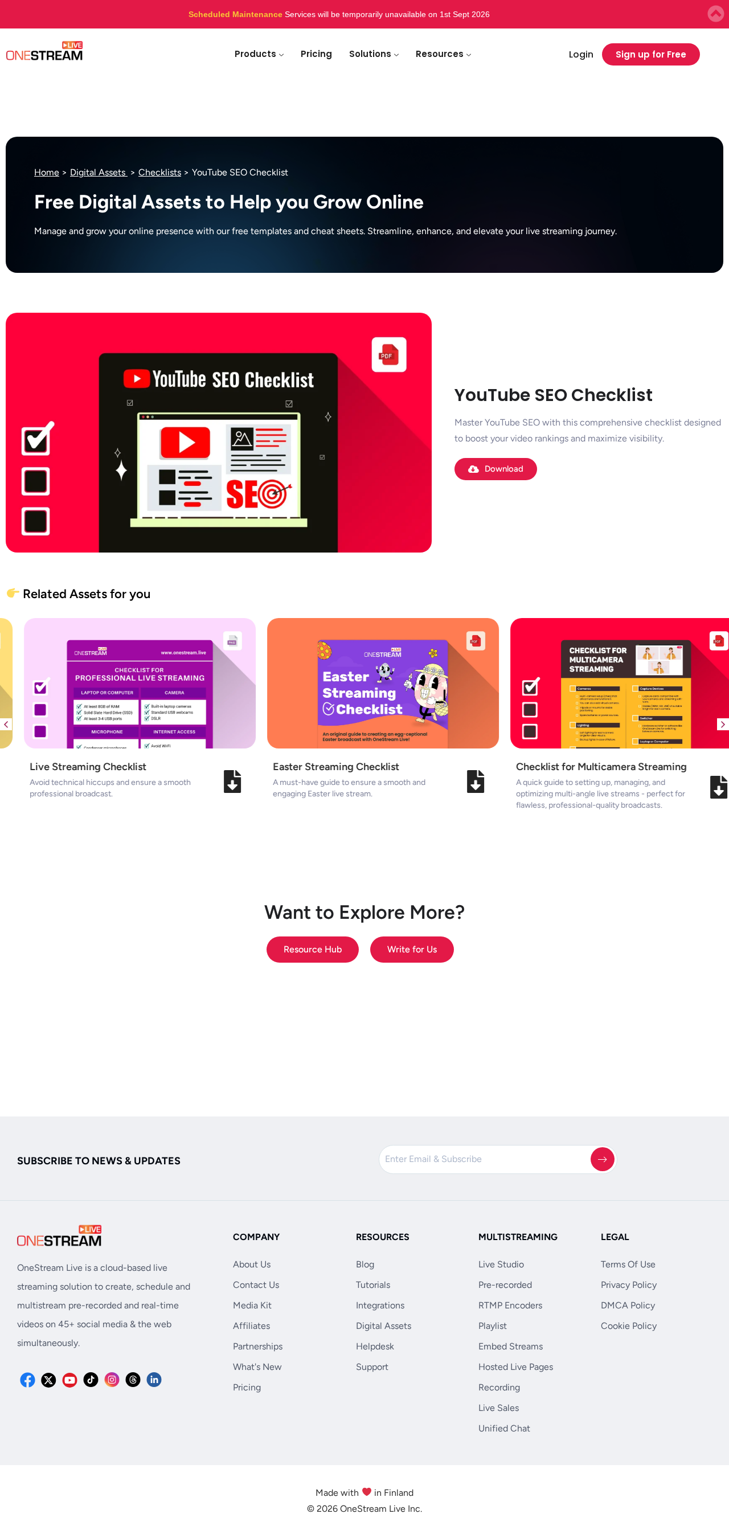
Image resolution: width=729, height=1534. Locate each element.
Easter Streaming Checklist (318, 766)
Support (372, 1366)
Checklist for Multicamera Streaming (583, 766)
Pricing (316, 54)
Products (255, 54)
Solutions (370, 54)
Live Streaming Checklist (69, 766)
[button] (6, 724)
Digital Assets (99, 172)
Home (46, 172)
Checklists (159, 172)
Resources (440, 54)
